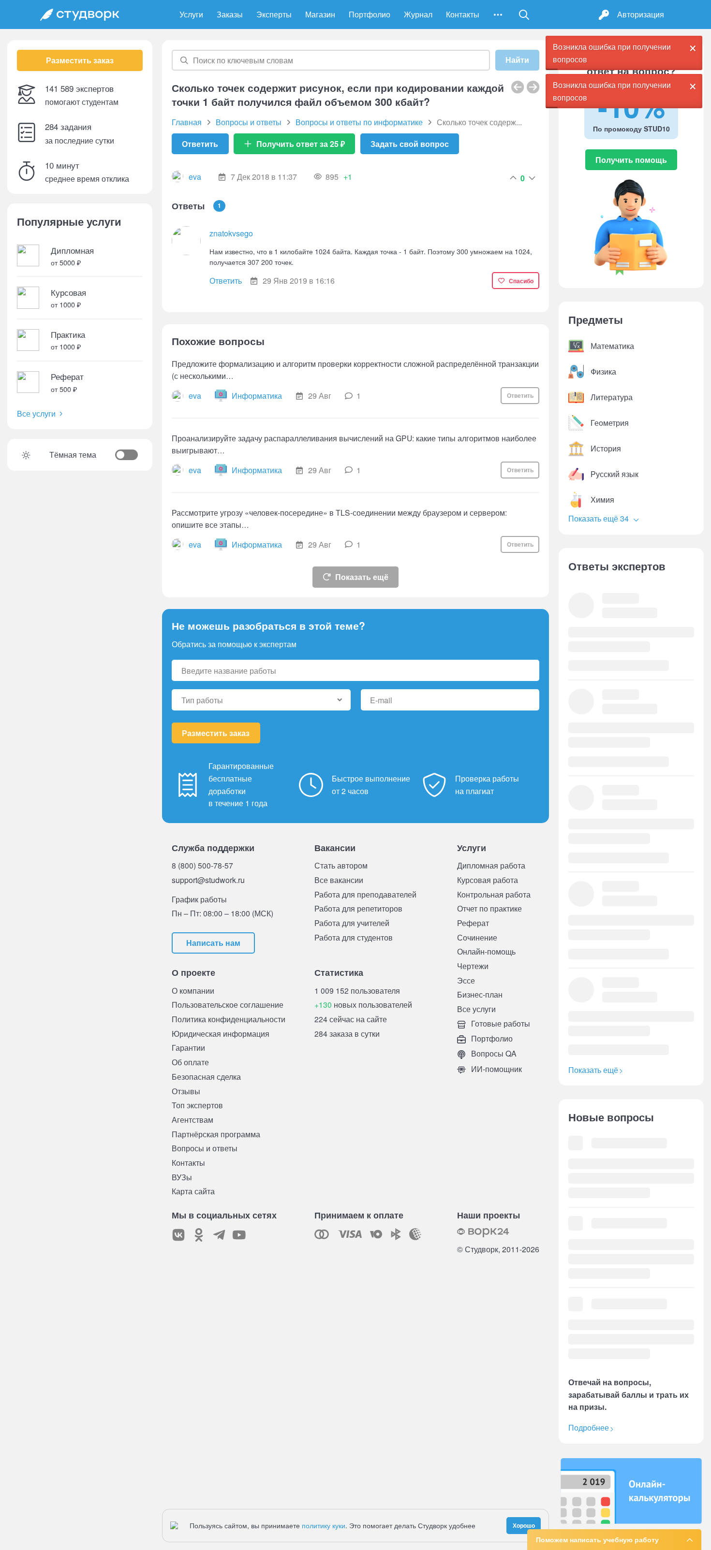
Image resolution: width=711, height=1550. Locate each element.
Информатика (257, 395)
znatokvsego (231, 233)
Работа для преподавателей (365, 894)
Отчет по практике (489, 908)
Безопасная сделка (206, 1076)
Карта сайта (193, 1191)
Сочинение (477, 937)
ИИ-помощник (495, 1068)
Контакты (462, 14)
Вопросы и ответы (204, 1148)
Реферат (473, 922)
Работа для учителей (351, 922)
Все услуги (36, 413)
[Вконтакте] (178, 1235)
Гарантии (188, 1047)
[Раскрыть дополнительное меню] (498, 14)
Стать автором (341, 865)
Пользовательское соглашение (227, 1004)
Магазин (320, 14)
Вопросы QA (493, 1053)
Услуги (191, 14)
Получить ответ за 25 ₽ (300, 143)
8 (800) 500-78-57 (202, 865)
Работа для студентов (353, 937)
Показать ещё (361, 576)
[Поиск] (524, 14)
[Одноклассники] (199, 1235)
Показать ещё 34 (599, 518)
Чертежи (473, 965)
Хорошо (524, 1525)
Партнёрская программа (216, 1134)
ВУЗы (182, 1177)
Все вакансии (338, 879)
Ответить (200, 143)
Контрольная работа (494, 894)
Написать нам (213, 942)
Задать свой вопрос (409, 143)
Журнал (418, 14)
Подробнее (588, 1427)
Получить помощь (631, 159)
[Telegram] (219, 1235)
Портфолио (369, 14)
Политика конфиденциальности (228, 1019)
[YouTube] (239, 1235)
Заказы (230, 14)
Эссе (466, 980)
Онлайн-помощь (486, 951)
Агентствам (192, 1119)
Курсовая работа (487, 879)
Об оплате (190, 1062)
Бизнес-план (480, 994)
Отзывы (186, 1091)
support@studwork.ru (208, 879)
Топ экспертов (197, 1105)
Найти (517, 60)
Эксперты (274, 14)
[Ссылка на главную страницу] (79, 14)
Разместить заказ (80, 60)
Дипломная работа (491, 865)
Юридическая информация (220, 1033)
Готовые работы (499, 1023)
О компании (193, 990)
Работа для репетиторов (358, 908)
